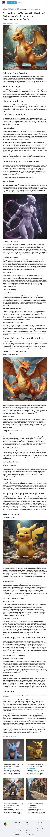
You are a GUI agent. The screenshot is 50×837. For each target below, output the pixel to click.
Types (17, 8)
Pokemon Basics (10, 8)
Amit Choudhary (8, 23)
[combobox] (32, 2)
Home (4, 8)
